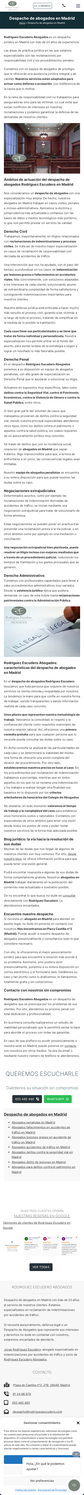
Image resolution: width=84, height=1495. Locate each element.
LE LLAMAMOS (42, 5)
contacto (70, 1046)
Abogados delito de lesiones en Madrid (39, 1162)
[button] (78, 1423)
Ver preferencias (42, 1481)
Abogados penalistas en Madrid (33, 1122)
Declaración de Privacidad (52, 1489)
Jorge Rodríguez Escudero (22, 1349)
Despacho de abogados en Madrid (35, 1114)
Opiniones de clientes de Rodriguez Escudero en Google (37, 1225)
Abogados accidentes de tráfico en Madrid (41, 1147)
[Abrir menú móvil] (78, 5)
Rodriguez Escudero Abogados (25, 1359)
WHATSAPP (55, 1099)
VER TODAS (41, 1267)
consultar (69, 895)
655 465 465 (24, 1099)
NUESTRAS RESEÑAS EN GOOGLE (42, 1216)
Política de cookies (25, 1489)
